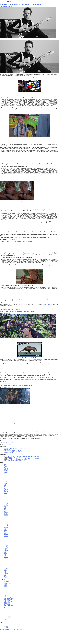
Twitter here (44, 304)
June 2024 (5, 485)
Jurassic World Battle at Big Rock (8, 597)
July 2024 (5, 484)
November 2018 (6, 548)
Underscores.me (19, 629)
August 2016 (5, 574)
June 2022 (5, 508)
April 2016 (5, 577)
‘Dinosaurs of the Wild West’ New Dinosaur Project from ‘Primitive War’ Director (15, 448)
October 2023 (5, 493)
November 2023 (6, 492)
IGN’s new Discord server (14, 431)
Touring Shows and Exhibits (7, 616)
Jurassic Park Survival (7, 595)
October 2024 (5, 481)
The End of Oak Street (7, 449)
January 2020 (5, 535)
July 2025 (5, 473)
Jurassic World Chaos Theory (8, 599)
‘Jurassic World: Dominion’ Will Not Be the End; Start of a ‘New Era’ (17, 459)
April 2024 (5, 487)
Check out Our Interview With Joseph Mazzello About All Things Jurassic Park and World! (20, 4)
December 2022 (6, 502)
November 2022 (6, 503)
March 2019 (5, 544)
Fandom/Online (5, 309)
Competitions (5, 584)
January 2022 (5, 513)
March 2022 (5, 511)
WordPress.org (6, 627)
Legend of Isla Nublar (7, 604)
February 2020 (6, 534)
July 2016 (5, 575)
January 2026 (5, 467)
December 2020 (6, 524)
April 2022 (5, 510)
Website (5, 620)
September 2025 (6, 471)
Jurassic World (5, 383)
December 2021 (6, 514)
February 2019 (6, 545)
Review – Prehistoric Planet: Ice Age (9, 452)
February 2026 (6, 466)
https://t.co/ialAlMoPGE (17, 423)
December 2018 (6, 547)
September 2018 (6, 550)
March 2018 (5, 556)
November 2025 (6, 469)
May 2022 (5, 509)
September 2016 (6, 573)
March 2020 (5, 533)
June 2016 (5, 576)
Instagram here (50, 304)
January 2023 (5, 501)
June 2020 (5, 530)
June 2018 (5, 553)
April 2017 (5, 566)
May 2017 (5, 565)
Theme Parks (5, 615)
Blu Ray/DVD (5, 582)
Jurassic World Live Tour (7, 602)
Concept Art (5, 585)
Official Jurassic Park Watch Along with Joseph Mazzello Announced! (16, 385)
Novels (5, 608)
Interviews (9, 309)
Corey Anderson (10, 387)
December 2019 (6, 536)
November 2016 (6, 571)
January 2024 (5, 490)
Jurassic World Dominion (7, 600)
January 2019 (5, 546)
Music (4, 606)
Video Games (11, 383)
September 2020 (6, 527)
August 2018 (5, 551)
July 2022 (5, 507)
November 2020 (6, 525)
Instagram (52, 431)
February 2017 (6, 568)
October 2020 (5, 526)
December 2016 (6, 570)
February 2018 (6, 557)
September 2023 (6, 494)
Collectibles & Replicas (7, 583)
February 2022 (6, 512)
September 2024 (6, 482)
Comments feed (6, 626)
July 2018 (5, 552)
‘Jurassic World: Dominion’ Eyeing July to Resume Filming (14, 457)
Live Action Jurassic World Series (8, 605)
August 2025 (5, 472)
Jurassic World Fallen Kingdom (8, 601)
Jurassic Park (13, 309)
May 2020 (5, 531)
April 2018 (5, 555)
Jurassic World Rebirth (7, 603)
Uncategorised (6, 618)
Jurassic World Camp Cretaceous (8, 598)
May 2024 (5, 486)
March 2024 (5, 488)
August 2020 (5, 528)
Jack (9, 313)
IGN (2, 440)
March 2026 (5, 465)
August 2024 (5, 483)
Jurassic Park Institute (7, 594)
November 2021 (6, 515)
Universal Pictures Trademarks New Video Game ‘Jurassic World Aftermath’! (17, 311)
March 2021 (5, 522)
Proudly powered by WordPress (4, 629)
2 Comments (11, 442)
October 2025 (5, 470)
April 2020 (5, 532)
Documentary (5, 586)
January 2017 (5, 569)
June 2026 (5, 464)
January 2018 (5, 558)
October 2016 (5, 572)
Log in (4, 624)
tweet (20, 431)
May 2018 (5, 554)
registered (17, 372)
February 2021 (6, 523)
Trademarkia (4, 381)
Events (4, 442)
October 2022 (5, 504)
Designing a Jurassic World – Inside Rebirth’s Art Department (12, 450)
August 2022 (5, 506)
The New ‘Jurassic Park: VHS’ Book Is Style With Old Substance (13, 451)
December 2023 (6, 491)
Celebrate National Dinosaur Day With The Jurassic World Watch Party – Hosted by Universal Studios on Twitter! (23, 456)
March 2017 (5, 567)
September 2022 (6, 505)
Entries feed (5, 625)
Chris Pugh (10, 6)
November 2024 (6, 480)
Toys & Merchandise (6, 617)
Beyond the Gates (6, 581)
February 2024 (6, 489)
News (16, 309)
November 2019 (6, 537)
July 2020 (5, 529)
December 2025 (6, 468)
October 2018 (5, 549)
